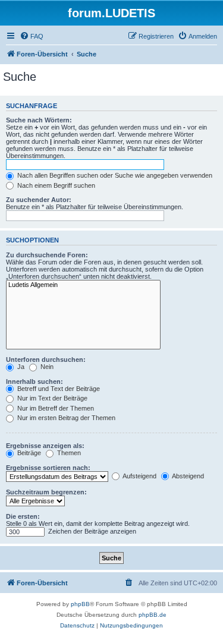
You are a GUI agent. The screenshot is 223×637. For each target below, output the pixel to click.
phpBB (80, 604)
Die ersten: (23, 516)
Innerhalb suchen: (34, 381)
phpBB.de (153, 614)
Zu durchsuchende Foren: (47, 254)
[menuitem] (31, 36)
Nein (46, 366)
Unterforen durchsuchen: (46, 359)
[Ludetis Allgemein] (83, 285)
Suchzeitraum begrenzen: (46, 492)
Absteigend (187, 476)
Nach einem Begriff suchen (55, 185)
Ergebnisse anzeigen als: (45, 445)
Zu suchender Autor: (38, 199)
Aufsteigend (138, 476)
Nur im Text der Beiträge (51, 398)
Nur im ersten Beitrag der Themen (65, 417)
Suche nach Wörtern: (39, 120)
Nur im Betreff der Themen (54, 408)
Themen (68, 452)
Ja (19, 366)
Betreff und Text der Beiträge (57, 388)
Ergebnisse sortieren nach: (48, 467)
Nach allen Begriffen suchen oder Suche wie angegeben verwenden (113, 175)
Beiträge (28, 452)
